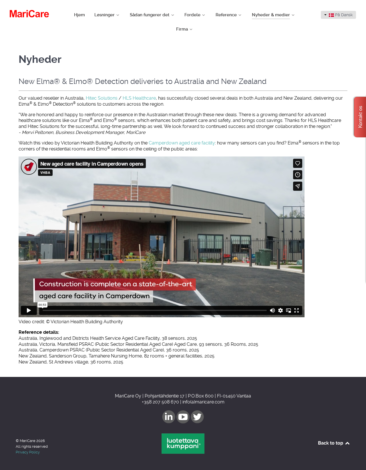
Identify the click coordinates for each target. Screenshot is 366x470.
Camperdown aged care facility (182, 143)
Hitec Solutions (102, 98)
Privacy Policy (28, 452)
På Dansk (343, 15)
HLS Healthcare (139, 98)
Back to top (331, 443)
